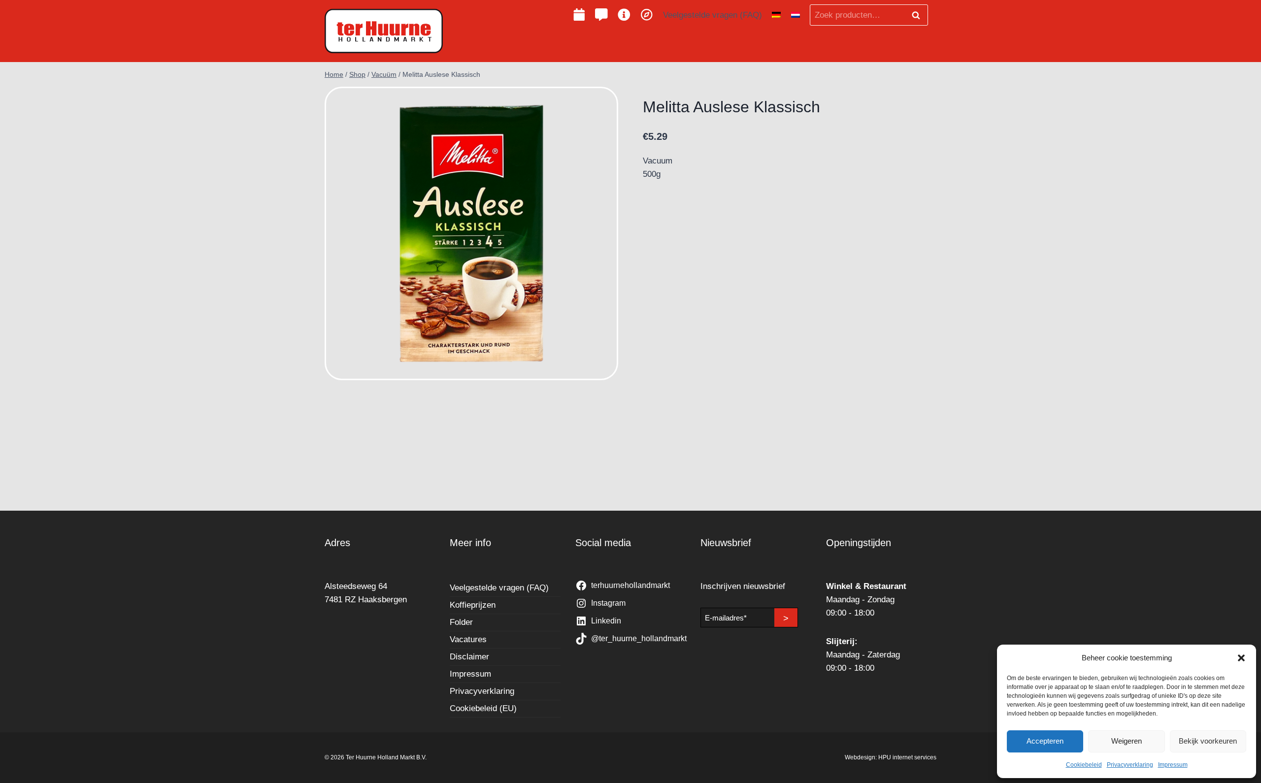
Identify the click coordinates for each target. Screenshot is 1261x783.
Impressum (1173, 764)
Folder (461, 622)
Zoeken (918, 15)
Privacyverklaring (1130, 764)
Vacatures (468, 639)
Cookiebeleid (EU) (483, 708)
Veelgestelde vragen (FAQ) (712, 15)
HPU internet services (907, 757)
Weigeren (1126, 741)
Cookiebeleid (1084, 764)
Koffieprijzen (473, 605)
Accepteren (1045, 741)
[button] (1241, 658)
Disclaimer (469, 656)
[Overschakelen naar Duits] (776, 15)
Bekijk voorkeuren (1208, 741)
